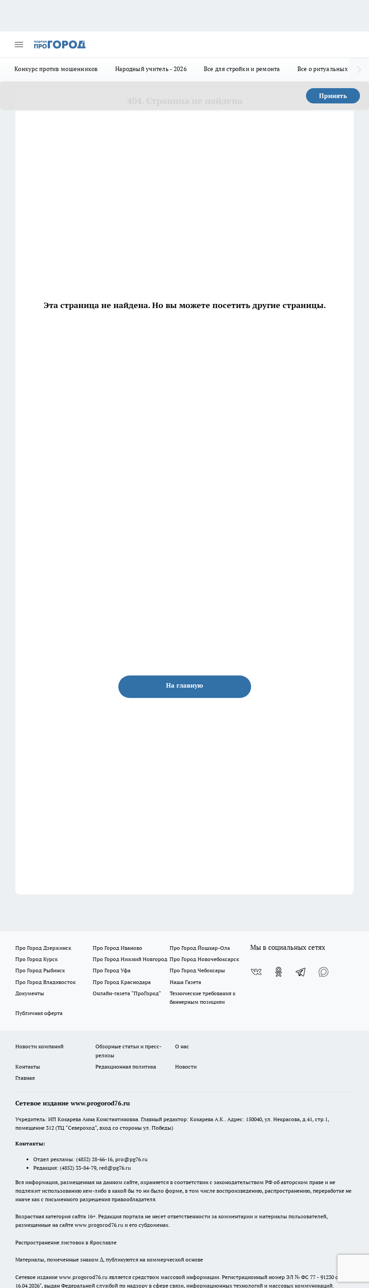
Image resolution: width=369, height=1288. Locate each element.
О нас (182, 1046)
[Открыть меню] (19, 45)
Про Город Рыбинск (40, 970)
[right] (359, 69)
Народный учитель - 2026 (151, 69)
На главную (184, 685)
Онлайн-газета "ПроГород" (127, 993)
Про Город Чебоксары (197, 970)
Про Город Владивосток (45, 982)
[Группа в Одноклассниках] (278, 972)
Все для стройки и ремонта (242, 69)
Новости (186, 1066)
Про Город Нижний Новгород (130, 959)
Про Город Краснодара (122, 982)
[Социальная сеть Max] (323, 972)
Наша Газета (185, 982)
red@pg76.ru (115, 1167)
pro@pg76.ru (131, 1159)
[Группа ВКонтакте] (256, 972)
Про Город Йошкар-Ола (200, 947)
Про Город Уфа (111, 970)
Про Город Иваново (117, 947)
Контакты (27, 1066)
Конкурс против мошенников (56, 69)
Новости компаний (39, 1046)
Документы (29, 993)
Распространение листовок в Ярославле (66, 1242)
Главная (25, 1077)
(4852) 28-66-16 (94, 1159)
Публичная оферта (39, 1013)
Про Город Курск (36, 959)
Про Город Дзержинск (43, 947)
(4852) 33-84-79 (78, 1167)
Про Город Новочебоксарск (204, 959)
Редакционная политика (125, 1066)
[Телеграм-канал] (301, 972)
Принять (333, 96)
